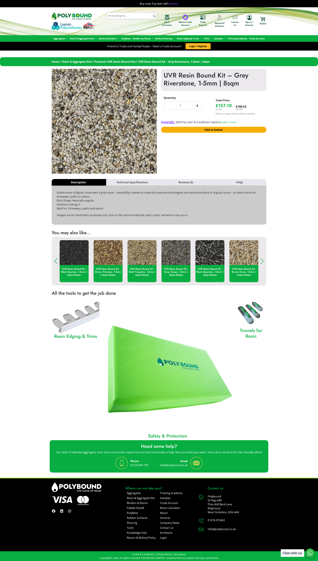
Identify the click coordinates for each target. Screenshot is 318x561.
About (164, 513)
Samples (165, 498)
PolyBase (126, 38)
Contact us (166, 528)
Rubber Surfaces (141, 38)
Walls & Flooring (163, 38)
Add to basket (214, 130)
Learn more (229, 122)
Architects (166, 533)
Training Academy (237, 38)
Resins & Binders (108, 38)
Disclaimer (180, 554)
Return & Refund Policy (141, 538)
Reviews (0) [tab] (186, 182)
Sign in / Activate (249, 23)
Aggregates (134, 493)
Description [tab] (78, 182)
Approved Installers (219, 24)
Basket (263, 23)
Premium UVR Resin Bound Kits (115, 61)
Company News (169, 523)
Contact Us (235, 23)
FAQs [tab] (239, 182)
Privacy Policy (164, 554)
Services (165, 518)
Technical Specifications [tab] (132, 182)
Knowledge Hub (137, 533)
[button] (198, 46)
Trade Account (203, 23)
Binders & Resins (137, 503)
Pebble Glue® (135, 508)
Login (163, 538)
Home (55, 61)
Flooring (132, 523)
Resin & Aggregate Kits (77, 61)
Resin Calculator (167, 23)
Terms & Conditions (143, 554)
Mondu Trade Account (185, 23)
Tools (206, 38)
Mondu (173, 3)
